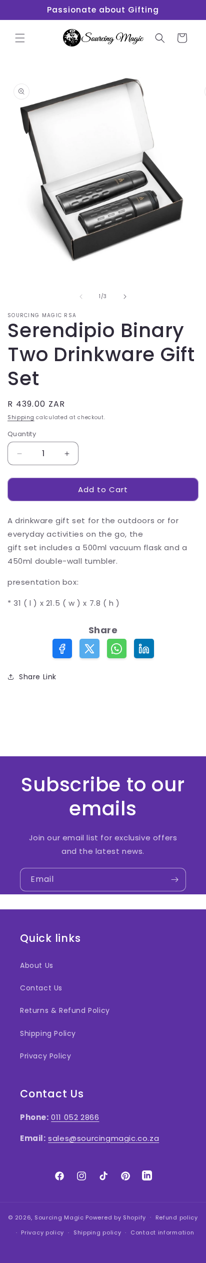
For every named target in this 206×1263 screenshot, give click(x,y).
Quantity (22, 434)
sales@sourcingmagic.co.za (103, 1138)
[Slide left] (81, 297)
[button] (20, 38)
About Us (37, 965)
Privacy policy (42, 1232)
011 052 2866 (75, 1117)
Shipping (21, 417)
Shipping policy (98, 1232)
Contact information (162, 1232)
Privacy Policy (45, 1056)
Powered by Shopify (116, 1217)
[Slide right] (125, 297)
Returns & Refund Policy (65, 1010)
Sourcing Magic (59, 1217)
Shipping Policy (48, 1033)
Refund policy (177, 1217)
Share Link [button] (37, 677)
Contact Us (41, 988)
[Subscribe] (175, 879)
